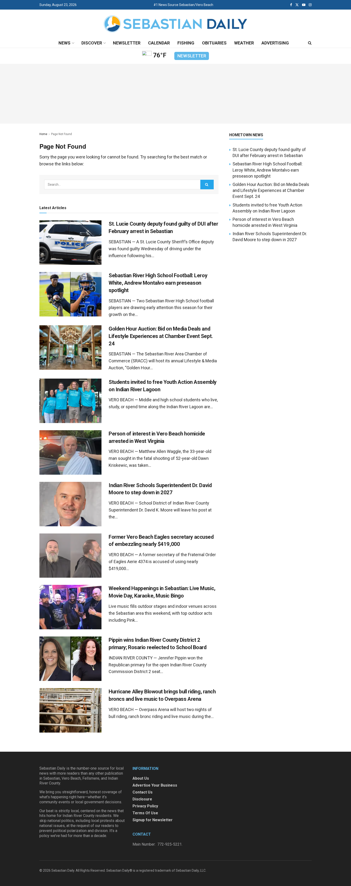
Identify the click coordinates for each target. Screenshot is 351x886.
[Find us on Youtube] (303, 5)
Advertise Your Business (155, 785)
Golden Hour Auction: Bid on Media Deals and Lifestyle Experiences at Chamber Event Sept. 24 (161, 336)
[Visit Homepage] (175, 24)
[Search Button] (310, 43)
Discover (91, 42)
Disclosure (142, 799)
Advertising (275, 42)
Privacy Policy (145, 806)
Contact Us (143, 792)
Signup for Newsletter (153, 820)
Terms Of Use (145, 813)
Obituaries (214, 42)
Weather (244, 42)
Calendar (159, 42)
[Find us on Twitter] (297, 5)
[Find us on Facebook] (291, 5)
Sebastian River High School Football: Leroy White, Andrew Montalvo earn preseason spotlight (158, 282)
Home (43, 134)
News (64, 42)
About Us (141, 778)
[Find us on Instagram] (310, 5)
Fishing (185, 42)
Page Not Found (61, 134)
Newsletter (126, 42)
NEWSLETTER (191, 56)
